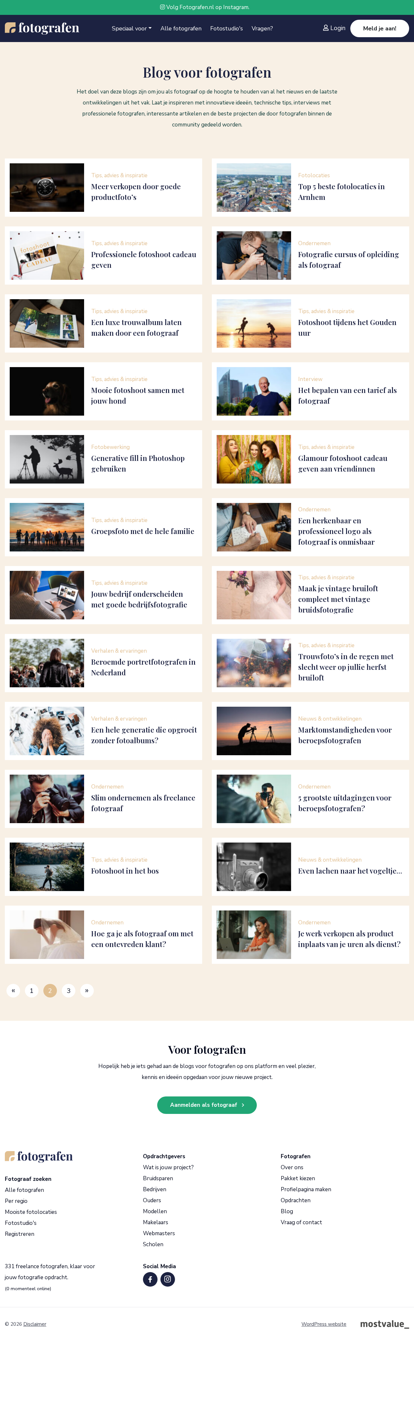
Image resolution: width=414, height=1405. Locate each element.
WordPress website (323, 1324)
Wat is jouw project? (168, 1167)
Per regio (16, 1201)
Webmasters (159, 1233)
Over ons (292, 1167)
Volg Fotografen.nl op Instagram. (207, 7)
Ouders (152, 1200)
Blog (287, 1211)
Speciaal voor (129, 28)
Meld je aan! (379, 28)
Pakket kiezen (298, 1178)
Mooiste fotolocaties (31, 1212)
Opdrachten (295, 1200)
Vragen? (262, 28)
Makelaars (155, 1222)
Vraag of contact (301, 1222)
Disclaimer (34, 1324)
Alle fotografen (181, 28)
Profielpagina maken (306, 1189)
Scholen (153, 1244)
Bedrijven (154, 1189)
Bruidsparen (158, 1178)
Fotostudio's (226, 28)
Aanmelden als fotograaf (203, 1105)
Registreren (19, 1234)
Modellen (155, 1211)
